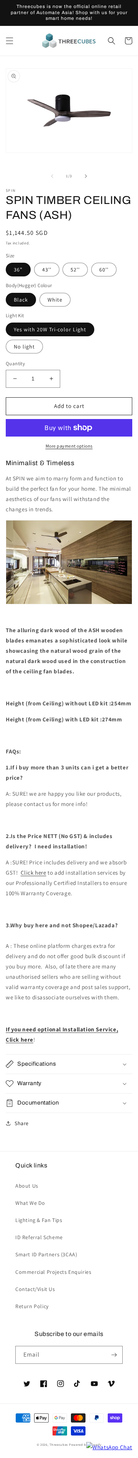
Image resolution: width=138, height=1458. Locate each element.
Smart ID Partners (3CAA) (46, 1254)
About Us (26, 1185)
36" (18, 269)
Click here (33, 872)
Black (21, 299)
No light (24, 346)
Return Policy (32, 1306)
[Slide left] (52, 176)
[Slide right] (85, 176)
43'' (46, 269)
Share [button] (22, 1123)
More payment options (69, 446)
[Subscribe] (113, 1355)
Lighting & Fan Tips (38, 1220)
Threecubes (58, 1444)
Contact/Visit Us (35, 1289)
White (55, 299)
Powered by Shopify (85, 1444)
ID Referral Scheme (39, 1237)
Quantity (15, 363)
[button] (9, 40)
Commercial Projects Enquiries (53, 1272)
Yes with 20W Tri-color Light (50, 329)
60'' (103, 269)
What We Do (30, 1202)
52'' (75, 269)
